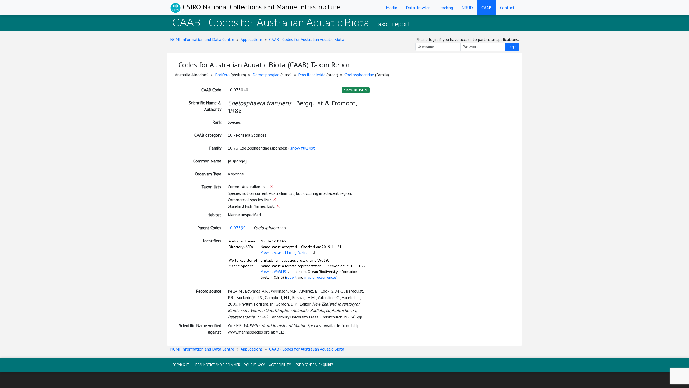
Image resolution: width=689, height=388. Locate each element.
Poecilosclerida (311, 74)
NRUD (467, 7)
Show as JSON (355, 90)
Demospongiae (265, 74)
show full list (302, 148)
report (291, 277)
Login (512, 46)
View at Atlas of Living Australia (286, 252)
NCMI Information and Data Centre (202, 39)
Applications (252, 39)
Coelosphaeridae (359, 74)
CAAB (486, 7)
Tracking (445, 7)
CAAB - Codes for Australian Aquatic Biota (306, 39)
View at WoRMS (273, 271)
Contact (507, 7)
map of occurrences (320, 277)
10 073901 (238, 227)
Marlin (391, 7)
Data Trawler (418, 7)
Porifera (222, 74)
